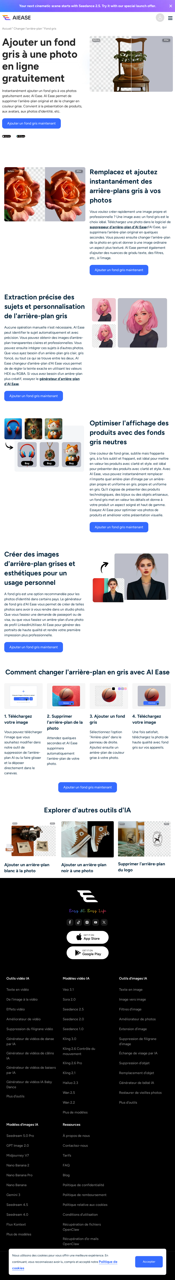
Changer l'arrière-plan (28, 28)
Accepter (149, 1261)
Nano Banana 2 (17, 1165)
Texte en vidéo (17, 989)
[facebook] (70, 922)
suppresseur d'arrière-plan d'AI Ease (118, 227)
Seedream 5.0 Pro (20, 1136)
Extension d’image (133, 1029)
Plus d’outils (15, 1096)
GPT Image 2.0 (17, 1145)
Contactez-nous (75, 1145)
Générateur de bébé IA (136, 1083)
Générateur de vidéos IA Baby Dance (29, 1084)
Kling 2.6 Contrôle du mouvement (79, 1051)
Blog (66, 1175)
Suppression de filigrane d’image (137, 1041)
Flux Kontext (16, 1224)
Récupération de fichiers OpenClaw (82, 1227)
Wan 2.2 (69, 1102)
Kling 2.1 (69, 1073)
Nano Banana (16, 1185)
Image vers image (132, 999)
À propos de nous (76, 1136)
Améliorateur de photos (137, 1019)
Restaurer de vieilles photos (140, 1093)
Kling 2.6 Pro (72, 1063)
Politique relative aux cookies (85, 1205)
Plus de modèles (75, 1112)
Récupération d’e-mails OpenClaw (80, 1241)
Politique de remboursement (84, 1195)
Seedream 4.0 (17, 1214)
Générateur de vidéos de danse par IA (30, 1041)
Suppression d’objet (134, 1063)
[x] (104, 922)
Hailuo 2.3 (70, 1083)
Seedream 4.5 (17, 1205)
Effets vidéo (15, 1009)
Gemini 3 (13, 1195)
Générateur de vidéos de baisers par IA (31, 1070)
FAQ (66, 1165)
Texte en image (131, 989)
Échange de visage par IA (138, 1053)
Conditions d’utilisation (80, 1214)
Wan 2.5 (69, 1093)
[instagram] (87, 922)
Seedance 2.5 (73, 1009)
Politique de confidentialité (83, 1185)
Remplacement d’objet (136, 1073)
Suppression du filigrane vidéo (29, 1029)
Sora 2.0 (69, 999)
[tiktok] (78, 922)
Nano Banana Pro (19, 1175)
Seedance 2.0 (73, 1019)
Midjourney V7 (17, 1155)
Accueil (7, 28)
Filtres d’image (130, 1009)
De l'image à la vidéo (22, 999)
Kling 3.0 (69, 1039)
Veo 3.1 (68, 989)
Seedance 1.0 (73, 1029)
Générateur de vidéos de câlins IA (30, 1055)
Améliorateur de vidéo (23, 1019)
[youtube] (95, 922)
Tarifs (67, 1155)
